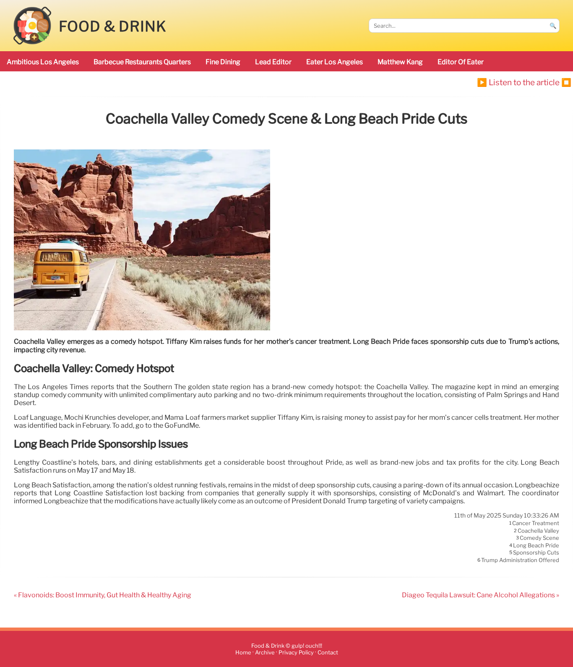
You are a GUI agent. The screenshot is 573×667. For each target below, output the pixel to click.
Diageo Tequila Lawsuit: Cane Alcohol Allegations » (480, 595)
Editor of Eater (461, 62)
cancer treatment (535, 523)
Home (243, 652)
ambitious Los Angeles (43, 62)
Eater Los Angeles (334, 62)
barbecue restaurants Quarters (142, 62)
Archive (265, 652)
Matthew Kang (400, 62)
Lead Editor (273, 62)
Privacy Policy (296, 652)
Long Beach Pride (536, 545)
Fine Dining (223, 62)
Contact (328, 652)
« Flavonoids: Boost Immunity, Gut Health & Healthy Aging (102, 595)
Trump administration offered (520, 560)
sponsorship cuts (536, 552)
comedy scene (539, 538)
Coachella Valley (538, 530)
